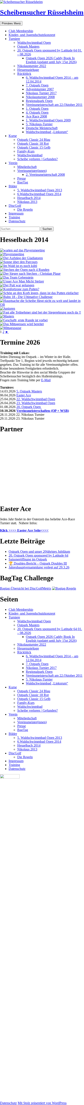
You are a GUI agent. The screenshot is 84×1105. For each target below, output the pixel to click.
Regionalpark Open (39, 101)
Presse (21, 178)
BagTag (22, 182)
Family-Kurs (25, 151)
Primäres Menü (11, 23)
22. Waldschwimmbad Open (35, 399)
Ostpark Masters (28, 46)
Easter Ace (23, 395)
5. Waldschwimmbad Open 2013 (39, 190)
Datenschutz (17, 221)
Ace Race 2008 (36, 116)
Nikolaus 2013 (27, 202)
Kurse (13, 136)
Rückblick (24, 73)
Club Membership (21, 31)
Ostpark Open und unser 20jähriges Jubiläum (39, 551)
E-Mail (46, 380)
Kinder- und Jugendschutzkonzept (32, 35)
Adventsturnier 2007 (40, 89)
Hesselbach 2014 (28, 198)
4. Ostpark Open (37, 112)
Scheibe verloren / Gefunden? (37, 159)
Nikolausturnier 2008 (40, 97)
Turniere (14, 39)
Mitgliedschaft (27, 167)
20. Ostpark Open (29, 407)
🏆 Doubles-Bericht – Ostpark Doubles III (38, 563)
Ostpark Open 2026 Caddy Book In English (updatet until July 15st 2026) (51, 60)
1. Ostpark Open (37, 108)
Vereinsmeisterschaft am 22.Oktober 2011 (54, 105)
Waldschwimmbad (29, 155)
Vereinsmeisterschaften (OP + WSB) (42, 411)
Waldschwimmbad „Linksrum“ (47, 132)
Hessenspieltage (28, 70)
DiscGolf (15, 205)
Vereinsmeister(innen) (32, 171)
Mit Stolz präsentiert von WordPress (42, 1103)
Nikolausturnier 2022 (31, 66)
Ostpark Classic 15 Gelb (33, 147)
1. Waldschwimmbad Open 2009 (48, 120)
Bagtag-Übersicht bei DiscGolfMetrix (25, 588)
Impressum (16, 213)
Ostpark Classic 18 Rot (33, 143)
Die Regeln (25, 209)
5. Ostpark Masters (29, 391)
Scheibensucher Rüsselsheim (42, 12)
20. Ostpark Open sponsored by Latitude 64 (38, 555)
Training (14, 217)
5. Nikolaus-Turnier (39, 124)
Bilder (13, 186)
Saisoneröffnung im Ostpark (28, 559)
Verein (13, 163)
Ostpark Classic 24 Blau (33, 139)
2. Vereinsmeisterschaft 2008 (45, 174)
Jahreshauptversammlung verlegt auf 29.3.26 (39, 567)
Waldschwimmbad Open (34, 42)
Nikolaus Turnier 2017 (41, 93)
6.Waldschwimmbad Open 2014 (39, 194)
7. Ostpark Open (37, 85)
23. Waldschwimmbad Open (35, 403)
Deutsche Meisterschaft (42, 128)
